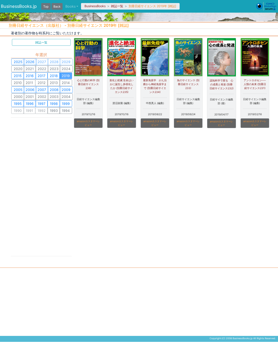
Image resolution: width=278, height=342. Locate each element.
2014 (66, 83)
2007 (42, 90)
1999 (66, 103)
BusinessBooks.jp (19, 6)
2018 (54, 76)
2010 (18, 83)
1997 (41, 103)
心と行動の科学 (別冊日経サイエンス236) (88, 84)
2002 (42, 96)
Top (46, 6)
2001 (30, 96)
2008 (54, 90)
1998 (54, 103)
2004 (66, 96)
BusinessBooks (95, 6)
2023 (54, 69)
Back (57, 6)
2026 (30, 62)
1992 (42, 110)
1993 (54, 110)
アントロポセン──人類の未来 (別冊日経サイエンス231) (255, 84)
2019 (66, 76)
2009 (66, 90)
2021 (30, 69)
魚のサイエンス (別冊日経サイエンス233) (188, 84)
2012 (42, 83)
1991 (29, 110)
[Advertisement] (41, 186)
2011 (29, 83)
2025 (18, 62)
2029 (66, 62)
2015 (18, 76)
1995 (18, 103)
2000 (18, 96)
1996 (30, 103)
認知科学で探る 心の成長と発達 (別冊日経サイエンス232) (221, 84)
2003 (54, 96)
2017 (41, 76)
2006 (30, 90)
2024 (66, 69)
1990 (18, 110)
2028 (54, 62)
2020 (18, 69)
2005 (18, 90)
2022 (42, 69)
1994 (66, 110)
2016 (30, 76)
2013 (54, 83)
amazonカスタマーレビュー (88, 123)
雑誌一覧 (117, 6)
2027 (42, 62)
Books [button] (70, 6)
